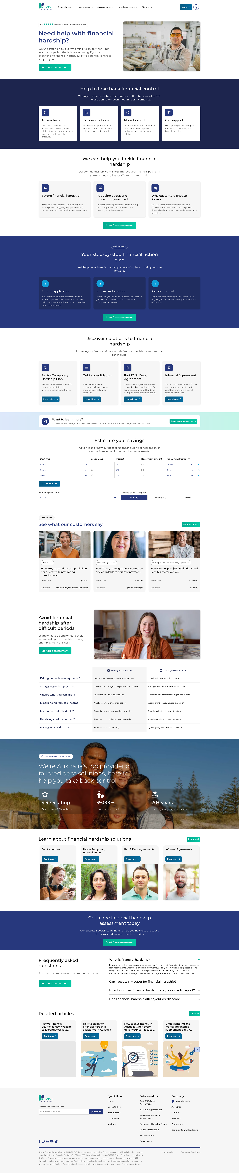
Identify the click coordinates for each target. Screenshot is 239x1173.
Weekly (187, 497)
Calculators (113, 1118)
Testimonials (114, 1113)
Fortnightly (161, 497)
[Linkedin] (47, 1141)
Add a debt (51, 484)
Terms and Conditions (190, 1152)
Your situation (84, 7)
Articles (112, 1124)
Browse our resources (182, 421)
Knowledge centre (126, 7)
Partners (176, 1118)
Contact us (177, 1124)
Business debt (147, 1135)
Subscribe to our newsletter (51, 1107)
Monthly (134, 497)
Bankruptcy (146, 1141)
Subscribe (96, 1112)
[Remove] (198, 464)
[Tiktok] (56, 1141)
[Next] (197, 1049)
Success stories (104, 7)
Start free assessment (119, 942)
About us (146, 7)
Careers (175, 1112)
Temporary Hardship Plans (153, 1124)
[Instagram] (43, 1141)
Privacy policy (167, 1152)
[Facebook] (39, 1141)
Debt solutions (64, 7)
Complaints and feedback (185, 1130)
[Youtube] (52, 1141)
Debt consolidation (149, 1130)
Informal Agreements (151, 1110)
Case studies (114, 1107)
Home (111, 1101)
